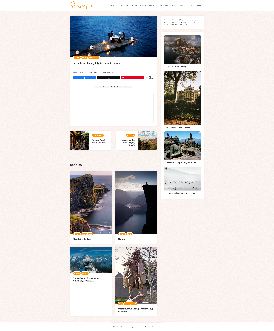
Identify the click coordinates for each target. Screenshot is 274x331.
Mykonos (128, 87)
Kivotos (120, 87)
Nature (143, 5)
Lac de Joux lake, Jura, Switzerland (180, 193)
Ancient (113, 5)
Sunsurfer (120, 327)
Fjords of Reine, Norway (176, 67)
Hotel (113, 87)
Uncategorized (130, 304)
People (151, 5)
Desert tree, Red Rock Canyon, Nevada (128, 142)
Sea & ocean (170, 5)
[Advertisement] (113, 108)
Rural (159, 5)
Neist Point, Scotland (82, 239)
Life (126, 5)
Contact (189, 5)
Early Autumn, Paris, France (178, 127)
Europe (98, 87)
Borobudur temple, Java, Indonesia (181, 163)
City (120, 5)
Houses (134, 5)
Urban (180, 5)
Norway (121, 239)
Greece (105, 87)
